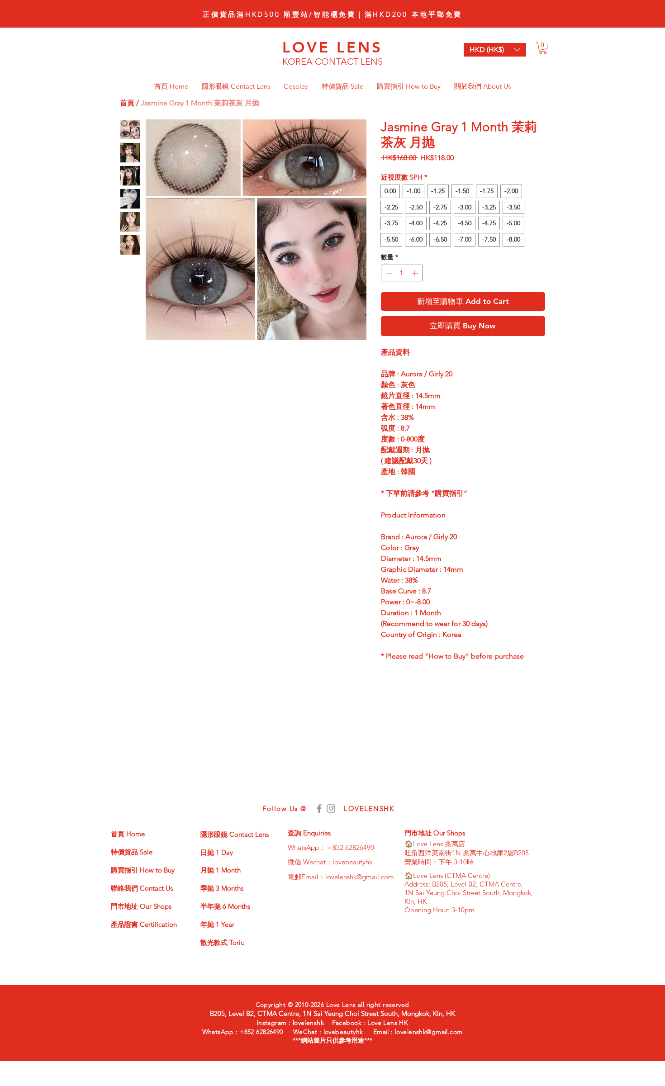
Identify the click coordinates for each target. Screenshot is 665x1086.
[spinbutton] (402, 273)
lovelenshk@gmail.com (359, 877)
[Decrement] (388, 273)
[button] (543, 48)
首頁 (127, 103)
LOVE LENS (332, 47)
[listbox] (495, 50)
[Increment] (415, 273)
